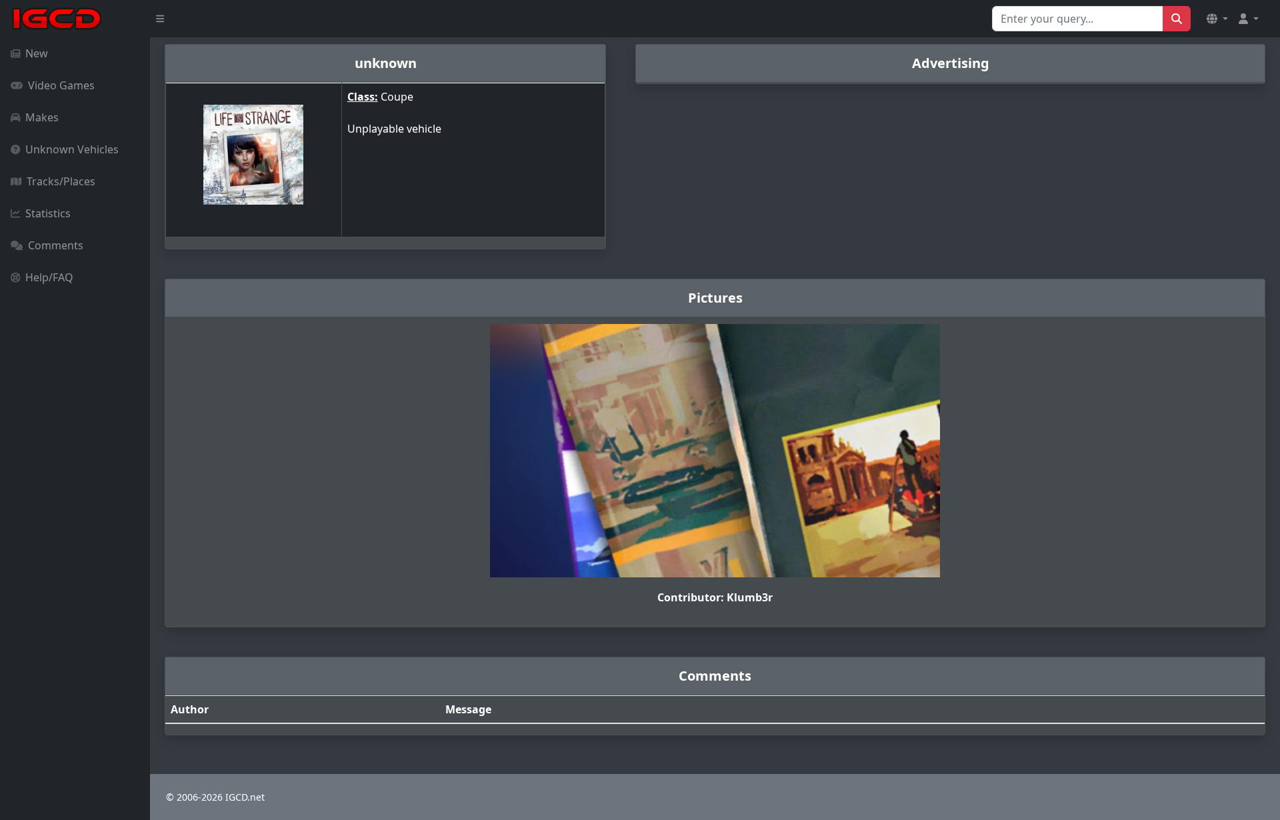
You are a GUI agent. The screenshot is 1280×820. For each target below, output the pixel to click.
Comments (55, 245)
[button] (1217, 18)
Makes (42, 117)
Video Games (61, 85)
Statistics (48, 213)
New (36, 53)
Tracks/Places (61, 181)
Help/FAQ (49, 277)
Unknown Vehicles (72, 149)
